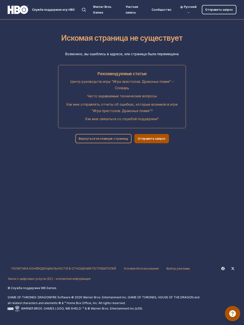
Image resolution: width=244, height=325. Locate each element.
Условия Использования (141, 268)
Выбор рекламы (178, 268)
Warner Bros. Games (102, 9)
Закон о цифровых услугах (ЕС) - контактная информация (49, 279)
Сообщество (161, 9)
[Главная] (18, 9)
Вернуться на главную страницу (103, 138)
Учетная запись (132, 9)
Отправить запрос (219, 9)
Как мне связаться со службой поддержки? (122, 119)
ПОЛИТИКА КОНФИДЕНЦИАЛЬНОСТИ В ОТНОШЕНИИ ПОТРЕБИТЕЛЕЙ (63, 268)
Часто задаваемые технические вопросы (122, 96)
